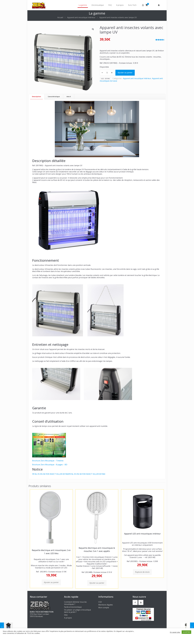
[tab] (36, 96)
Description (36, 97)
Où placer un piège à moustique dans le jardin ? (77, 611)
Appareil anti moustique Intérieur (81, 17)
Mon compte (103, 607)
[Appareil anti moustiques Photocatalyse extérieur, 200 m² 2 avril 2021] (187, 627)
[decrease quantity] (102, 72)
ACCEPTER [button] (186, 632)
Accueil (60, 17)
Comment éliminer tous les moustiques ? (75, 603)
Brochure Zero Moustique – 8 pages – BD (49, 464)
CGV (100, 602)
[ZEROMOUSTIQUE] (38, 5)
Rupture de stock (142, 572)
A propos (68, 618)
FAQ (65, 615)
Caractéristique (54, 97)
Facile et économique (73, 607)
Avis (69, 97)
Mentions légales (105, 604)
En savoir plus (175, 632)
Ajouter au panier (125, 72)
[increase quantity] (112, 72)
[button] (93, 29)
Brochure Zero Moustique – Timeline (47, 460)
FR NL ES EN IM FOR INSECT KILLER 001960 (50, 474)
